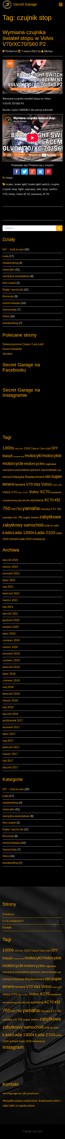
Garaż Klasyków (12, 349)
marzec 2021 (10, 600)
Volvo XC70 (39, 492)
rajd (59, 470)
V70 (29, 484)
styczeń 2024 (10, 560)
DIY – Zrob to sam (13, 249)
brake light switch (38, 184)
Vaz (37, 484)
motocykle (8, 269)
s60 (48, 477)
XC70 (49, 500)
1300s (8, 448)
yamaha (31, 508)
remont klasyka (11, 303)
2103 (27, 448)
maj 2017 (8, 740)
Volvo (5, 316)
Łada (5, 256)
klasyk (7, 456)
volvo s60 (57, 485)
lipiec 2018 (9, 673)
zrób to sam (51, 525)
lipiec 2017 (9, 734)
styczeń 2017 (10, 767)
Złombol (7, 353)
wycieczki (24, 500)
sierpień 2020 (10, 626)
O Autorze (8, 914)
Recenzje (8, 296)
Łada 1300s (23, 532)
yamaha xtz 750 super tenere (20, 517)
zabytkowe (50, 516)
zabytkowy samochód (22, 524)
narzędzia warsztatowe (16, 276)
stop (45, 189)
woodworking (10, 323)
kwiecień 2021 (11, 593)
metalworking (10, 262)
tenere (20, 484)
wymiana (36, 500)
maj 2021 (8, 586)
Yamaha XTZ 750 (50, 509)
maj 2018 (8, 687)
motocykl (33, 455)
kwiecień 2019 (11, 667)
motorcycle (12, 463)
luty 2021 (7, 606)
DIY (55, 448)
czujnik (55, 184)
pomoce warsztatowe (43, 470)
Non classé (9, 282)
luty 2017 (7, 760)
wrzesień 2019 (11, 653)
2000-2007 (19, 449)
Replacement (34, 477)
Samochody (9, 309)
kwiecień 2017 (11, 747)
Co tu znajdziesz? (13, 921)
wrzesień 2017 (11, 727)
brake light (20, 184)
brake (9, 184)
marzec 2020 (10, 647)
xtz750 (16, 509)
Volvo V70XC (23, 493)
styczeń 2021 (10, 613)
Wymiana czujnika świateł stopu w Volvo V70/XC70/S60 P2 (27, 38)
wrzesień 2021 (11, 573)
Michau (48, 51)
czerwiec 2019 (11, 660)
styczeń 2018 (10, 714)
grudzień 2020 (11, 620)
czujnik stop (9, 189)
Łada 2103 (45, 532)
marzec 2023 (10, 566)
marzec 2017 (10, 753)
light (21, 189)
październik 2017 (12, 720)
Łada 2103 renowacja (32, 539)
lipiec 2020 (9, 633)
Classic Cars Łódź (41, 448)
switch (53, 189)
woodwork (56, 492)
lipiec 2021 (9, 580)
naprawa (51, 464)
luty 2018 (7, 707)
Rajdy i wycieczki (12, 289)
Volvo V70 (9, 492)
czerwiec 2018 (11, 680)
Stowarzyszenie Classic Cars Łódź (23, 344)
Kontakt (7, 927)
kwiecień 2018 (11, 693)
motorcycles (34, 463)
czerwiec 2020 (11, 640)
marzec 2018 (10, 700)
